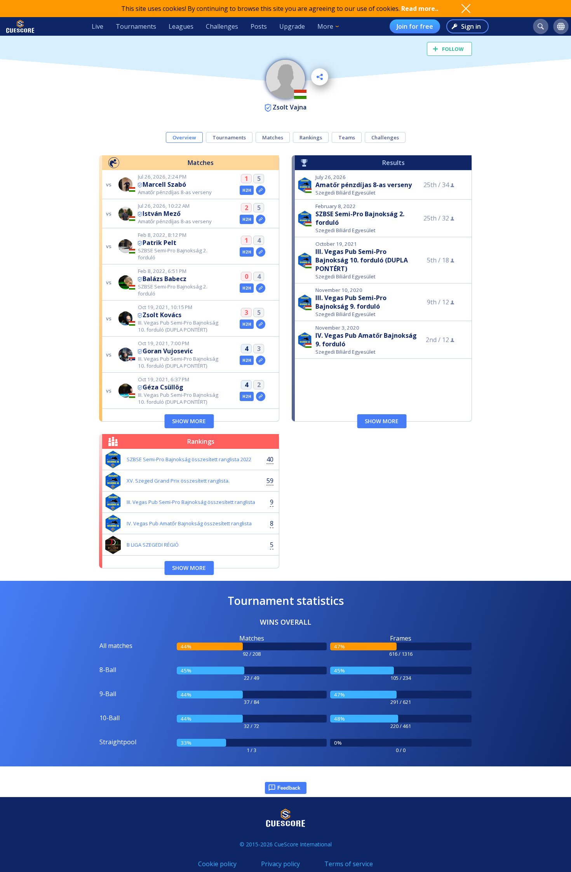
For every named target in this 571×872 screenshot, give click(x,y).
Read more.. (419, 8)
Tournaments (136, 26)
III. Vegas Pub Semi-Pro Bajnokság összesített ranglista (191, 502)
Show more (189, 421)
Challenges (222, 26)
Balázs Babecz (164, 278)
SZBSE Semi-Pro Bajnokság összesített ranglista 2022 (189, 459)
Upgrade (292, 26)
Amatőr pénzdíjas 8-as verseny (363, 185)
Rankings (310, 137)
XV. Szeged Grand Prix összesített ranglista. (178, 480)
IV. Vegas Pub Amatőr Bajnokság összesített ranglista (189, 523)
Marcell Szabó (164, 184)
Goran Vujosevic (168, 351)
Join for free (415, 26)
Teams (346, 137)
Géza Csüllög (163, 387)
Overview (184, 137)
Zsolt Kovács (162, 315)
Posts (259, 26)
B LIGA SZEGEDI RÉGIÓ (153, 544)
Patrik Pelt (159, 242)
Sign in (471, 26)
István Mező (162, 213)
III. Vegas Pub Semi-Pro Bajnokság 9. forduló (350, 302)
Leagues (181, 26)
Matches (272, 137)
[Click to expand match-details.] (260, 190)
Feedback (288, 788)
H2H (246, 190)
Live (97, 26)
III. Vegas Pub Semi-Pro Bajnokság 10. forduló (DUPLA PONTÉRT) (361, 260)
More (325, 26)
